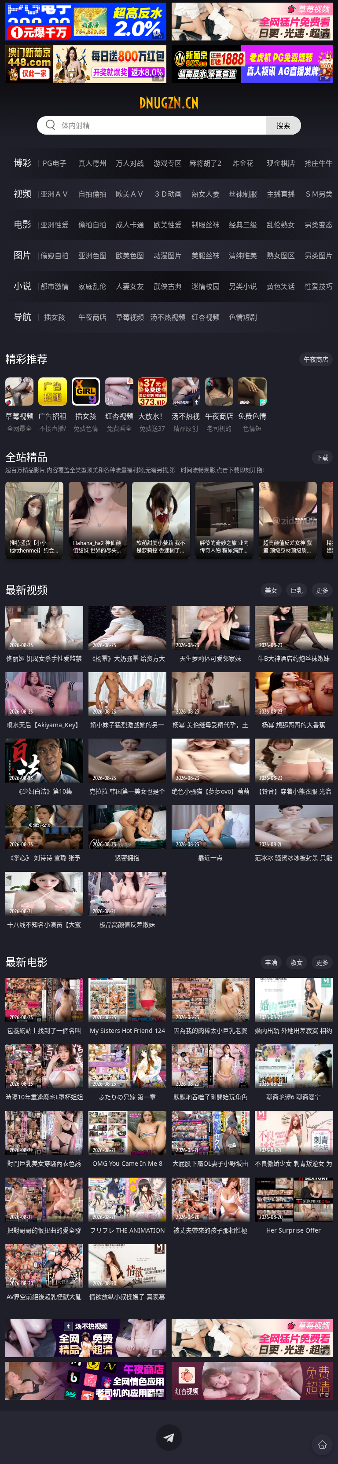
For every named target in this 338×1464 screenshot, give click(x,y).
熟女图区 (281, 255)
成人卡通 (130, 225)
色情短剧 (243, 317)
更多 (322, 590)
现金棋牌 (281, 163)
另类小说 (243, 286)
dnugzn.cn (169, 103)
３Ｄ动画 (168, 194)
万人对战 (130, 163)
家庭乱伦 (92, 286)
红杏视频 (205, 317)
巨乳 (296, 590)
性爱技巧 (319, 286)
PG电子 (54, 163)
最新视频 (26, 589)
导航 (22, 317)
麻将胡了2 (205, 163)
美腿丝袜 (205, 255)
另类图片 (319, 255)
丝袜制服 (243, 194)
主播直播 (281, 194)
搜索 (283, 125)
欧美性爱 (168, 225)
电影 (22, 225)
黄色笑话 (281, 286)
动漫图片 (168, 255)
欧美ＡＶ (130, 194)
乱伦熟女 (281, 225)
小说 (22, 286)
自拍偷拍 (92, 194)
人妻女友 (130, 286)
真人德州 (92, 163)
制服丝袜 (205, 225)
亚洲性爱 (54, 225)
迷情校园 (205, 286)
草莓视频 (130, 317)
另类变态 (319, 225)
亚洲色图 (92, 255)
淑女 (296, 962)
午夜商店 (92, 317)
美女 (271, 590)
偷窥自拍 (54, 255)
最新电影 (26, 962)
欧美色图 (130, 255)
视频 (22, 194)
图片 (22, 255)
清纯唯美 (243, 255)
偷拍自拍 (92, 225)
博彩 (22, 163)
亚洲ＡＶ (54, 194)
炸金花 (243, 163)
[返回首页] (322, 1444)
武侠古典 (168, 286)
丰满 (271, 962)
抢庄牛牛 (319, 163)
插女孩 (54, 317)
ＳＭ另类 (319, 194)
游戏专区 (168, 163)
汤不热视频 (167, 317)
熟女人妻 (205, 194)
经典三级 (243, 225)
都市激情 (54, 286)
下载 (322, 457)
